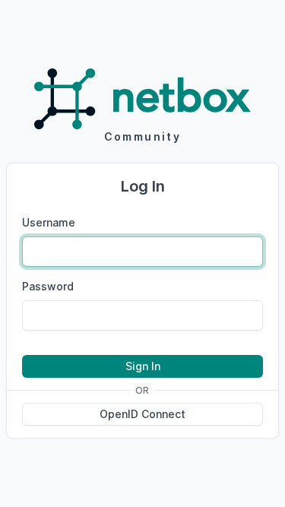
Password (48, 286)
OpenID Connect (142, 413)
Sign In (142, 366)
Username (48, 222)
